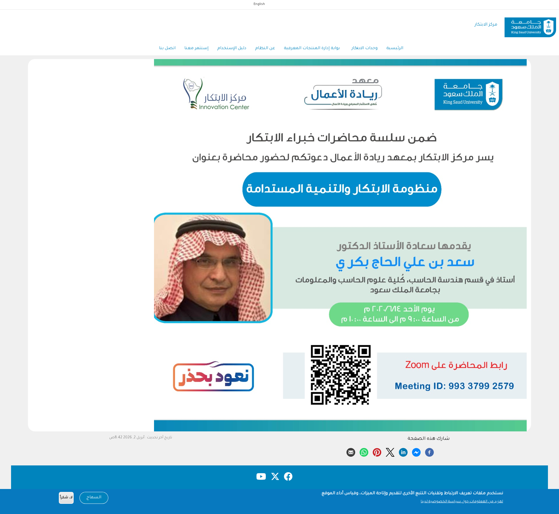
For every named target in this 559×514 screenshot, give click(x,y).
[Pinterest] (377, 451)
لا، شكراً (66, 498)
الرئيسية (394, 48)
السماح (93, 497)
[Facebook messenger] (416, 451)
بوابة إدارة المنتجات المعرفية (312, 48)
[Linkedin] (403, 451)
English (259, 4)
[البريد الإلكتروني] (350, 451)
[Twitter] (390, 451)
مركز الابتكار (486, 24)
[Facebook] (429, 451)
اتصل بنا (167, 48)
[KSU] (530, 25)
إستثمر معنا (196, 48)
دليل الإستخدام (231, 48)
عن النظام (265, 48)
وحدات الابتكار (364, 48)
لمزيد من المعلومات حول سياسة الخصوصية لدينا (462, 502)
